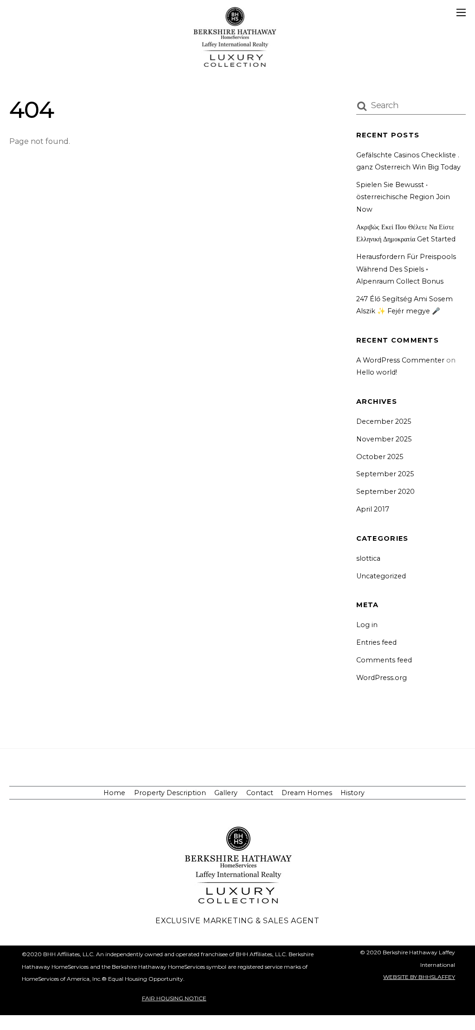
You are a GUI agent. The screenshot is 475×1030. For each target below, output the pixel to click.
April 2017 (372, 509)
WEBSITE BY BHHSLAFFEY (419, 976)
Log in (367, 625)
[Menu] (461, 12)
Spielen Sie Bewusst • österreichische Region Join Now (403, 197)
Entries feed (376, 642)
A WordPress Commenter (400, 360)
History (352, 793)
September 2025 (385, 474)
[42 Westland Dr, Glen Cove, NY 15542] (235, 63)
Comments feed (384, 660)
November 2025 (383, 439)
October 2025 (379, 457)
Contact (259, 793)
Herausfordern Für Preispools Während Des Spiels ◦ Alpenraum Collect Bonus (406, 269)
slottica (368, 558)
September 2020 (385, 491)
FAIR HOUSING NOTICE (174, 998)
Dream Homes (307, 793)
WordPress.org (381, 678)
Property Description (170, 793)
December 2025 (383, 421)
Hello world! (376, 372)
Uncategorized (381, 576)
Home (114, 793)
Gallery (226, 793)
